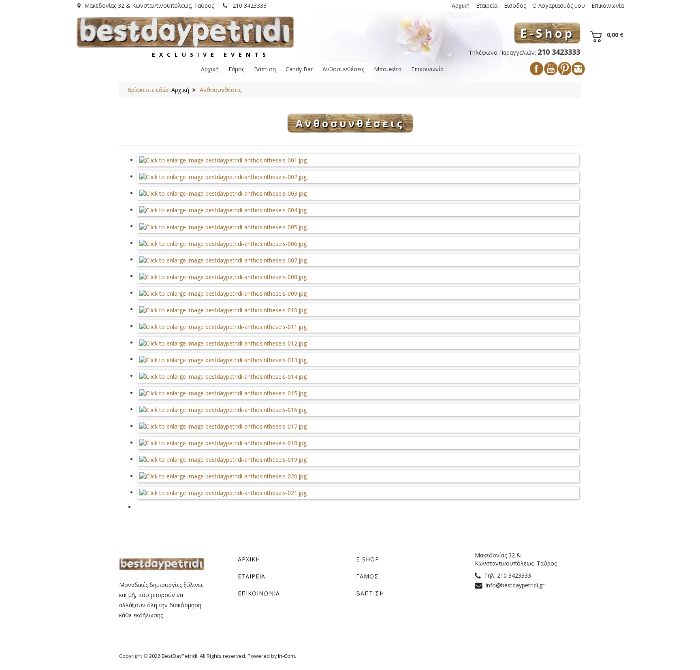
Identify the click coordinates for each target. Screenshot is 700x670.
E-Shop (547, 33)
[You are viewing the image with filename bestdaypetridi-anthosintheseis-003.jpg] (223, 193)
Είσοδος (515, 5)
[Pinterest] (564, 68)
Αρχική (461, 5)
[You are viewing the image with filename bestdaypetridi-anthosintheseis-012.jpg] (223, 342)
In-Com (286, 656)
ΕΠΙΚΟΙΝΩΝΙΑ (259, 593)
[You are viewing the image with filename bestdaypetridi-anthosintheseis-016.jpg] (223, 409)
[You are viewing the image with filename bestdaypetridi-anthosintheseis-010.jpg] (223, 309)
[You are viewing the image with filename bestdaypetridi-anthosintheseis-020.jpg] (223, 476)
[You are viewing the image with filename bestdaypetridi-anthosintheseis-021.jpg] (223, 492)
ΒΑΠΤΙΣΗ (370, 593)
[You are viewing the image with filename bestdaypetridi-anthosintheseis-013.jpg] (223, 359)
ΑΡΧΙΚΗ (249, 559)
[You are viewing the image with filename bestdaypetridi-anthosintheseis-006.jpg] (223, 243)
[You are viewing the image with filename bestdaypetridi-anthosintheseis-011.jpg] (223, 326)
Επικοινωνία (607, 5)
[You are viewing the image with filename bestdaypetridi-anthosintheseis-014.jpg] (223, 376)
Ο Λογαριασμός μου (558, 5)
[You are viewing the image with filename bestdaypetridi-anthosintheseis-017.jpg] (223, 426)
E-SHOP (368, 559)
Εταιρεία (486, 5)
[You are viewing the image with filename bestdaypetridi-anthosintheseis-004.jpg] (223, 209)
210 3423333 (249, 5)
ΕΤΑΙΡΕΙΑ (252, 576)
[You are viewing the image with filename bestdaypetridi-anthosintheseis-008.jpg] (223, 276)
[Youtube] (550, 68)
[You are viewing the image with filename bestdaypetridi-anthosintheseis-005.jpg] (223, 226)
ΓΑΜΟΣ (367, 576)
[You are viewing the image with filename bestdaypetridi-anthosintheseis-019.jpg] (223, 459)
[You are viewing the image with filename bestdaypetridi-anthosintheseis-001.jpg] (223, 160)
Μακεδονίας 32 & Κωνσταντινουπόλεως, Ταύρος (149, 5)
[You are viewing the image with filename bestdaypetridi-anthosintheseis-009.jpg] (223, 293)
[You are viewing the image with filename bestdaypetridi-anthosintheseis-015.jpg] (223, 393)
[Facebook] (536, 68)
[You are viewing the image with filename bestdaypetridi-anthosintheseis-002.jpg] (223, 176)
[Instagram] (578, 68)
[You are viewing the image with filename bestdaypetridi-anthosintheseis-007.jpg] (223, 259)
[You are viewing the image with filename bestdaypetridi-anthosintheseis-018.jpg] (223, 442)
